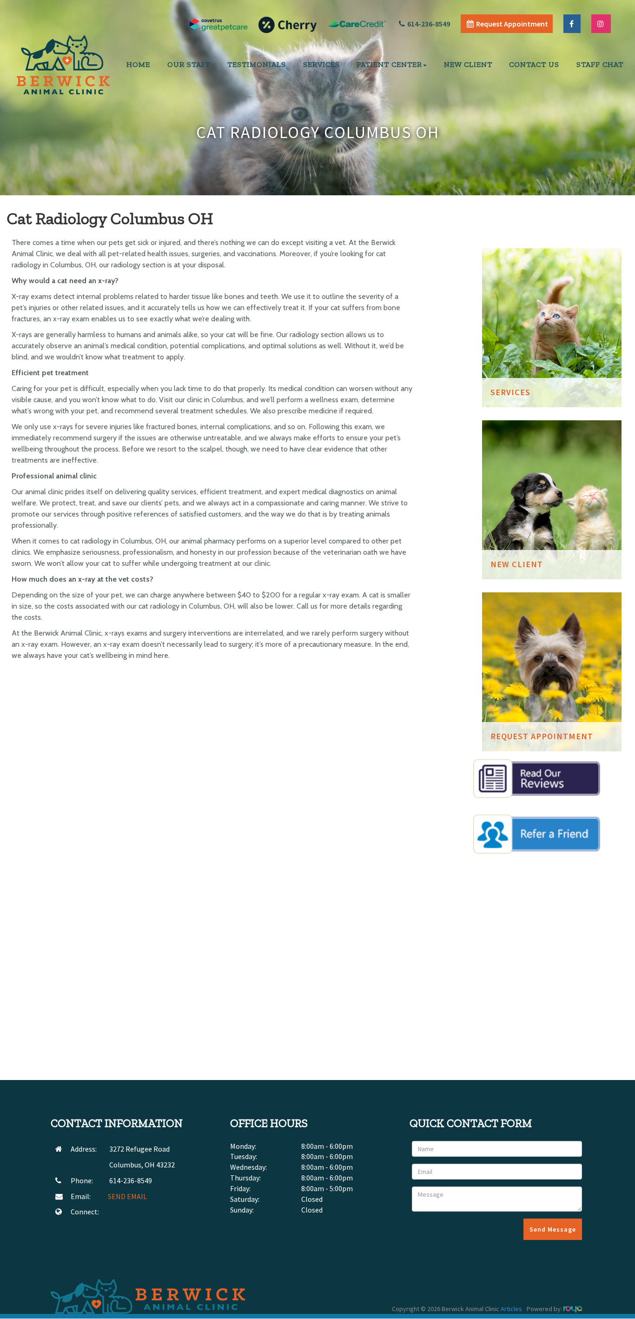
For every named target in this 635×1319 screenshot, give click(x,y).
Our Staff (189, 64)
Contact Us (534, 64)
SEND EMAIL (127, 1196)
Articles (511, 1309)
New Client (468, 64)
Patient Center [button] (389, 64)
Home (138, 64)
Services (321, 64)
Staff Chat (599, 64)
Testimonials (256, 64)
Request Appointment (512, 23)
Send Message (552, 1229)
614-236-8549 (428, 23)
